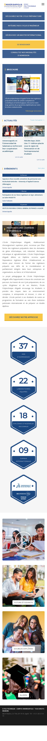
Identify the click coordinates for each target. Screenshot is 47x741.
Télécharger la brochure (33, 111)
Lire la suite (19, 157)
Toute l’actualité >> (37, 120)
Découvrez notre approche (23, 317)
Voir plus (41, 168)
